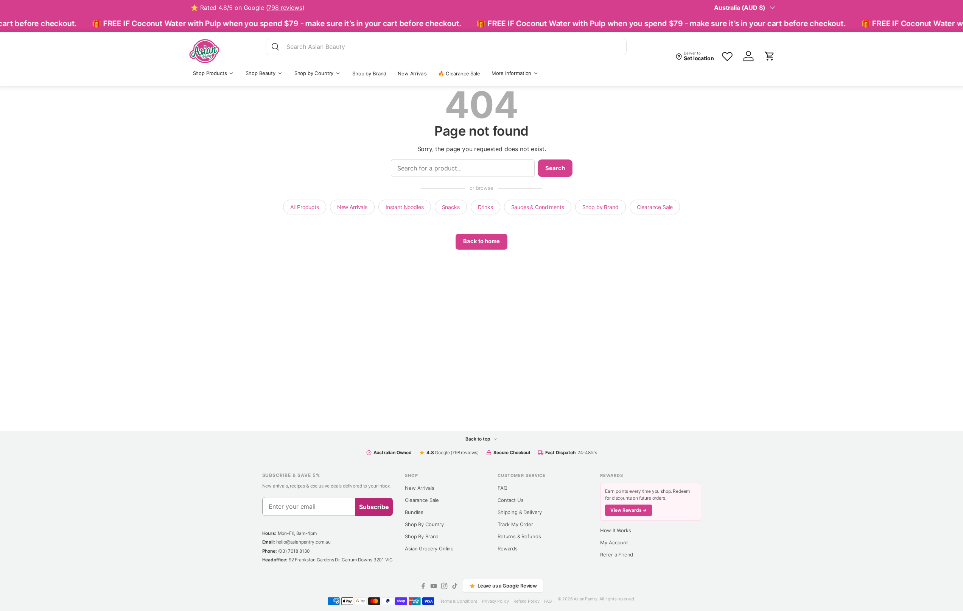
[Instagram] (444, 586)
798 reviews (285, 7)
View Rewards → (628, 510)
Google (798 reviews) (452, 452)
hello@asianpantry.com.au (303, 542)
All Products (304, 207)
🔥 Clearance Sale (459, 73)
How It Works (615, 530)
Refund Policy (526, 601)
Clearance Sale (655, 207)
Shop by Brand (369, 73)
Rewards (508, 548)
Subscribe (374, 507)
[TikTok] (454, 586)
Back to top (478, 439)
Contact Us (510, 500)
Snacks (451, 207)
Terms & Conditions (459, 601)
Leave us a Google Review (507, 586)
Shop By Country (424, 524)
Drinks (485, 207)
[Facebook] (423, 586)
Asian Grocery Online (429, 548)
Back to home (481, 241)
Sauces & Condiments (537, 207)
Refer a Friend (616, 555)
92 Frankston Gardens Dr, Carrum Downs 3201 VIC (341, 560)
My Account (614, 542)
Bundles (414, 512)
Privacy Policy (495, 601)
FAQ (502, 488)
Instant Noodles (405, 207)
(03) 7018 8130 (294, 551)
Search (555, 168)
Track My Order (515, 524)
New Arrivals (412, 73)
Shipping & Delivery (520, 512)
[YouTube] (433, 586)
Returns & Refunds (519, 536)
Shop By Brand (422, 536)
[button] (769, 56)
